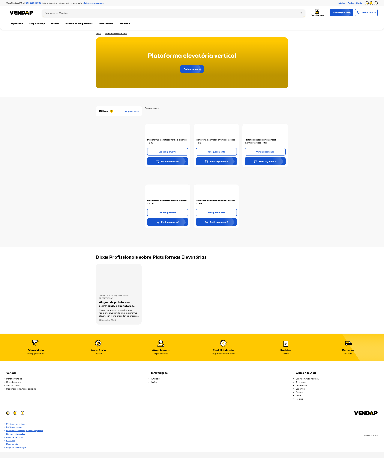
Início (98, 33)
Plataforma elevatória (116, 33)
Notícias (341, 3)
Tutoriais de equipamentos (79, 23)
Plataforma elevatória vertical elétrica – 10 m (167, 202)
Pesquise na (56, 13)
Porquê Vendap (37, 23)
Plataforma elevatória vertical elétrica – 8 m (215, 141)
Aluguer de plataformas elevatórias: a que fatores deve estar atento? (116, 305)
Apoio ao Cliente (355, 3)
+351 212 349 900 (33, 3)
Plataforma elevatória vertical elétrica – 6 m (167, 141)
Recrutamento (106, 23)
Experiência (17, 23)
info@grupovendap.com (93, 3)
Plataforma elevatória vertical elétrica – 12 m (215, 202)
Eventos (55, 23)
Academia (124, 23)
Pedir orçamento (192, 69)
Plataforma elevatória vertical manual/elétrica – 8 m (260, 141)
